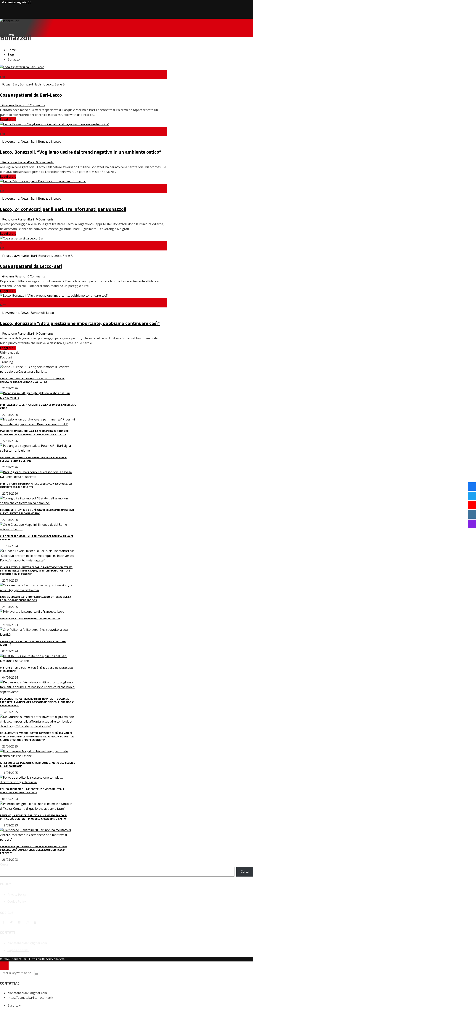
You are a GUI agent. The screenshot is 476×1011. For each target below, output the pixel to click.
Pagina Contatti (18, 950)
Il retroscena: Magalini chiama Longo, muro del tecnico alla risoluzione (37, 764)
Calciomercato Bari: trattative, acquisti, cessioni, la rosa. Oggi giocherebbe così (35, 598)
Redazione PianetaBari (18, 162)
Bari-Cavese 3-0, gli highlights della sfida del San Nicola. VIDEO (38, 406)
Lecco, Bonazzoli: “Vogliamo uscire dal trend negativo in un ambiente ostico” (80, 151)
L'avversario (10, 141)
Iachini (39, 84)
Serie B (60, 84)
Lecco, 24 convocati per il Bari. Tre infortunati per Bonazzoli (63, 209)
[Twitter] (11, 922)
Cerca (4, 864)
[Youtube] (35, 922)
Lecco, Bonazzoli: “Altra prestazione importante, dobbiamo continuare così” (80, 323)
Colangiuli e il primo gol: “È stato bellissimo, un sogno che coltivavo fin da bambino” (37, 511)
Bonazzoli (26, 84)
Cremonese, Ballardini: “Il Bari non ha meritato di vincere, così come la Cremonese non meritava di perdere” (33, 849)
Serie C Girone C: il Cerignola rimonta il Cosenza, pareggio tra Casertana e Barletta (32, 380)
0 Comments (36, 105)
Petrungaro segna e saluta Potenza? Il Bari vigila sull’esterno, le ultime (33, 459)
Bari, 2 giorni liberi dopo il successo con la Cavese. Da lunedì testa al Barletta (36, 485)
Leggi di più (8, 119)
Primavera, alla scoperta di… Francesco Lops (30, 618)
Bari (15, 84)
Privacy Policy (16, 895)
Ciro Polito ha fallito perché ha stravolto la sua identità (33, 643)
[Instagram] (19, 922)
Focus (6, 84)
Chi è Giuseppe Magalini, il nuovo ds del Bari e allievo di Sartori (36, 537)
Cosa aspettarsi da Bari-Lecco (31, 95)
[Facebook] (3, 922)
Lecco (49, 84)
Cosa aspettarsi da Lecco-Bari (31, 266)
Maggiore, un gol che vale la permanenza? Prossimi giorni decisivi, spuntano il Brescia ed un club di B (34, 432)
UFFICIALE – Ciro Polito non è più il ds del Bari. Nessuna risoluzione (36, 669)
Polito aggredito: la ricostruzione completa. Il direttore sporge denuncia (32, 790)
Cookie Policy (16, 901)
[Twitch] (27, 922)
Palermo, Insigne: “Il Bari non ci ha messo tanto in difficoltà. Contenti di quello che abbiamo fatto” (33, 816)
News (25, 141)
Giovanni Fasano (13, 105)
